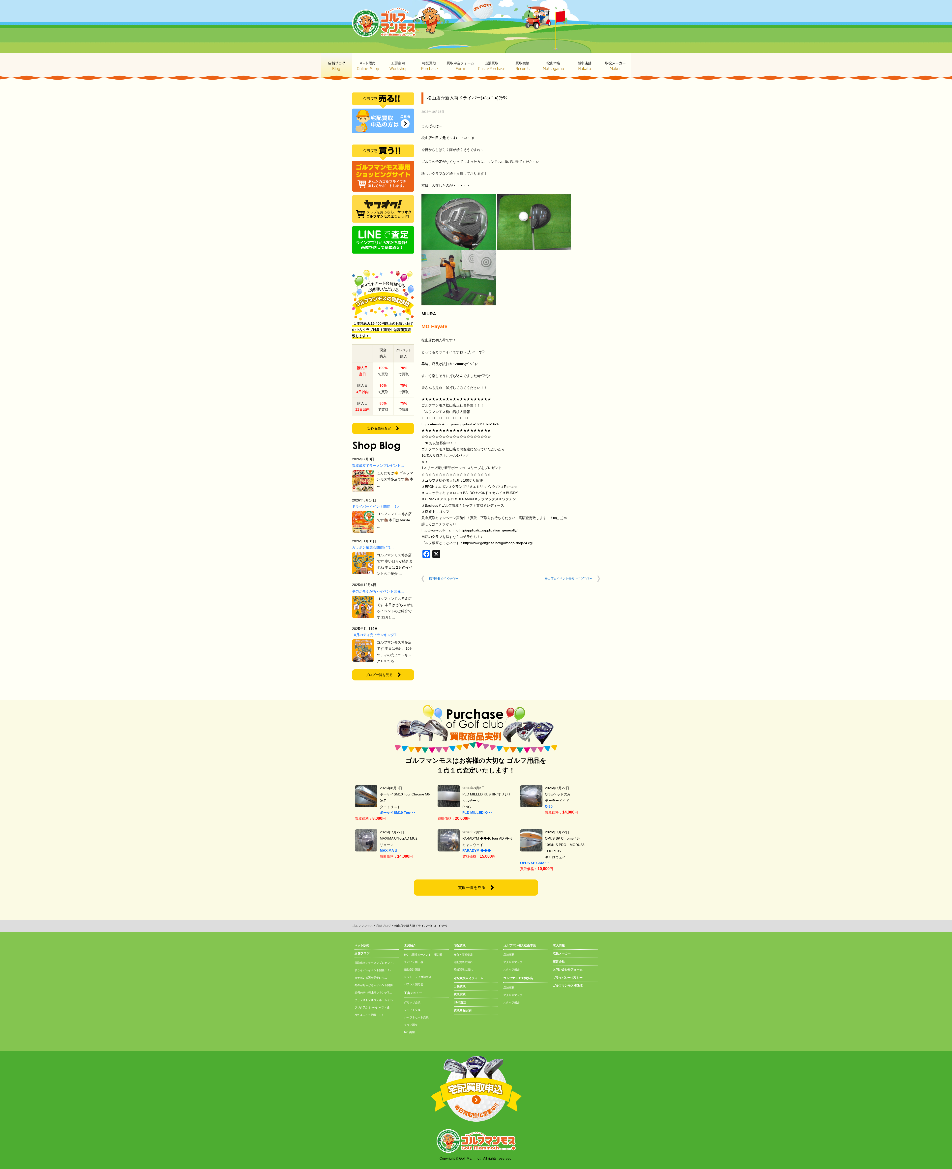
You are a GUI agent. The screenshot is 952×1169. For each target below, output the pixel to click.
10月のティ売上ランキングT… (376, 635)
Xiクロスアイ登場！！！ (369, 1014)
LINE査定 (460, 1002)
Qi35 (549, 806)
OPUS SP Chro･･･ (535, 863)
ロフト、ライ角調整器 (417, 976)
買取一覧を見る (472, 887)
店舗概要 (508, 954)
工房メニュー (413, 993)
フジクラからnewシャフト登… (373, 1007)
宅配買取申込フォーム (468, 978)
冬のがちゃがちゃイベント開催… (378, 591)
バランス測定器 (413, 984)
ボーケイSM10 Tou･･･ (398, 813)
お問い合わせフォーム (568, 969)
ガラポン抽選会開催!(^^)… (373, 547)
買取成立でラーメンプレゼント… (378, 466)
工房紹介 (410, 945)
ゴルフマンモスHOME (568, 985)
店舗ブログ (336, 66)
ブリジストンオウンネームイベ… (375, 999)
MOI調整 (409, 1032)
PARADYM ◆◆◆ (476, 850)
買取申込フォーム (460, 66)
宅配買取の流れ (463, 962)
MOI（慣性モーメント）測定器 (423, 954)
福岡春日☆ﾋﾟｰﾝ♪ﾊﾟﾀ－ (444, 578)
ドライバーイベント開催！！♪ (375, 506)
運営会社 (559, 961)
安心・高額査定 (463, 954)
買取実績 (522, 66)
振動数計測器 (412, 969)
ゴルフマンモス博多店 (584, 66)
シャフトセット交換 (416, 1017)
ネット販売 (367, 66)
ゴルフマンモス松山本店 (553, 66)
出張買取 (491, 66)
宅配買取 (429, 66)
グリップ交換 (412, 1002)
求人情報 (559, 945)
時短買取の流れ (463, 969)
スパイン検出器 (413, 962)
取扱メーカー (615, 66)
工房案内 (398, 66)
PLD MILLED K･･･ (477, 813)
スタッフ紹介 (511, 969)
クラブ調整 (411, 1024)
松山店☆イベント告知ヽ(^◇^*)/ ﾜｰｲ (569, 578)
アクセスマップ (512, 962)
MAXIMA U (388, 850)
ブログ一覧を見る (379, 675)
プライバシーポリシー (568, 977)
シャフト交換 (412, 1009)
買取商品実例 (463, 1010)
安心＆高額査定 (379, 428)
